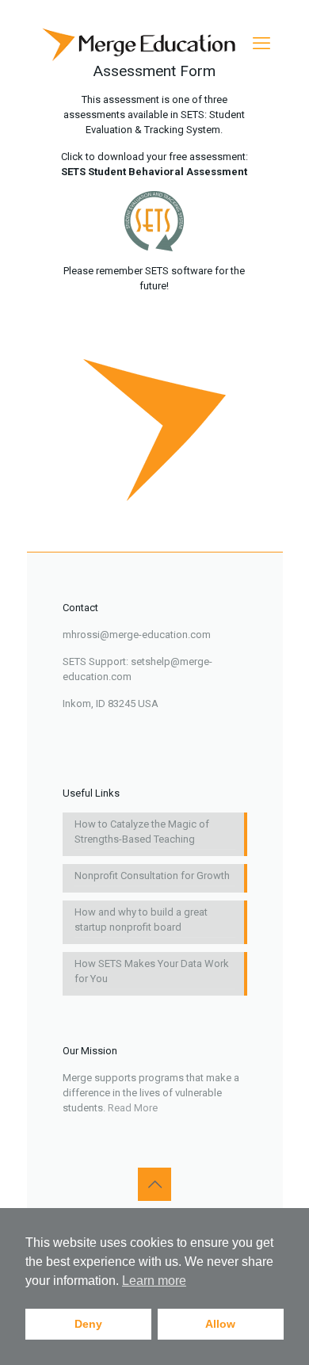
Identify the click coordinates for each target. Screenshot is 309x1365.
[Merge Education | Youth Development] (142, 43)
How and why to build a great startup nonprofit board (141, 919)
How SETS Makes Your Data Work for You (151, 971)
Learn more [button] (154, 1280)
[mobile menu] (261, 43)
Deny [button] (88, 1323)
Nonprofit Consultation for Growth (152, 875)
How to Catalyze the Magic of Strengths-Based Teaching (141, 831)
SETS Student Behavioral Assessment (154, 172)
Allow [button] (220, 1323)
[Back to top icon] (154, 1184)
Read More (133, 1108)
